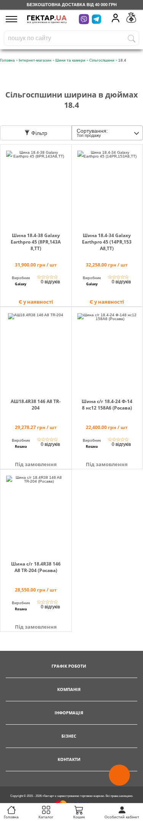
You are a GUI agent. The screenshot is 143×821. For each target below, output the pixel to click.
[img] (36, 187)
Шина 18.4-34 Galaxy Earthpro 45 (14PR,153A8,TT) (107, 242)
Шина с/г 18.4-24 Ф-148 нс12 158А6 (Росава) (107, 404)
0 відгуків (50, 282)
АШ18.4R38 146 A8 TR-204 (36, 404)
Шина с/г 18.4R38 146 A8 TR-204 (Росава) (36, 567)
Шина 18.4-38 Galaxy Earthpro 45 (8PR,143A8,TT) (36, 242)
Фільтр (38, 133)
